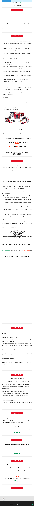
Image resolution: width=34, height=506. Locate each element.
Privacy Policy (15, 504)
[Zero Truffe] (4, 499)
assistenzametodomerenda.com (20, 499)
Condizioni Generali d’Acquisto (21, 504)
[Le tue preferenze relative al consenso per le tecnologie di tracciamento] (32, 504)
